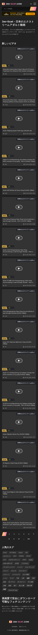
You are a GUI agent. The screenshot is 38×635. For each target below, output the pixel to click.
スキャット (6, 574)
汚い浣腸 (30, 582)
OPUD (28, 556)
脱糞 (4, 589)
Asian (5, 552)
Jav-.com (14, 4)
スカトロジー (23, 571)
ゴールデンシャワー (9, 567)
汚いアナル (12, 582)
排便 (28, 578)
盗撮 (10, 585)
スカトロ (13, 571)
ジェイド (20, 567)
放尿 (4, 582)
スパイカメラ (16, 574)
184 (29, 539)
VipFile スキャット (14, 559)
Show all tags (13, 590)
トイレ (5, 578)
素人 (15, 585)
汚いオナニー (21, 582)
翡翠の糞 (29, 585)
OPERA (21, 556)
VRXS (24, 559)
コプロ (17, 563)
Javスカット (7, 556)
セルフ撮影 (26, 574)
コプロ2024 (24, 563)
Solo (4, 559)
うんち (31, 559)
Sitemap (14, 626)
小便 (23, 578)
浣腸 (4, 585)
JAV (26, 552)
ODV (14, 556)
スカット (5, 571)
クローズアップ (7, 563)
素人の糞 (21, 585)
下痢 (17, 578)
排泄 (33, 578)
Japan (21, 552)
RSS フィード (22, 626)
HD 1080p (13, 552)
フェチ (12, 578)
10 (18, 539)
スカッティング (29, 567)
